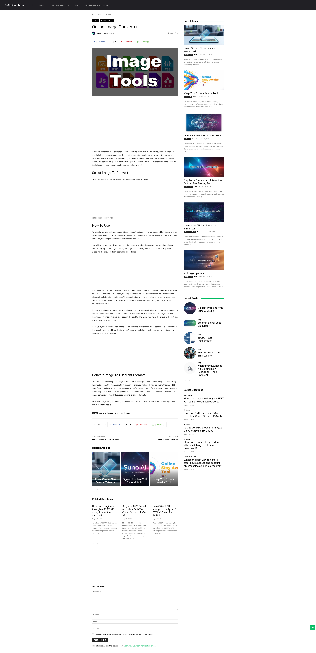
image (110, 413)
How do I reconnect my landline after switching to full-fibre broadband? (202, 445)
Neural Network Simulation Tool (202, 135)
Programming (188, 395)
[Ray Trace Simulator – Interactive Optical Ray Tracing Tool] (204, 167)
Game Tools (188, 187)
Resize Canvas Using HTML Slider (105, 439)
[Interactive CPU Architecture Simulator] (204, 212)
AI (134, 475)
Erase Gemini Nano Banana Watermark (106, 481)
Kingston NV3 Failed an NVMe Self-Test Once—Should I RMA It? (134, 511)
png (122, 413)
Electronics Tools (190, 232)
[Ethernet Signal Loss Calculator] (190, 323)
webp (128, 413)
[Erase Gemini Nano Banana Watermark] (106, 469)
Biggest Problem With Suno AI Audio (135, 481)
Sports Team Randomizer (205, 339)
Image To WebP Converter (167, 439)
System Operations (190, 456)
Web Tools (163, 475)
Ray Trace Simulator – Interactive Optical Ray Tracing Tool (203, 182)
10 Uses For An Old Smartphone (209, 354)
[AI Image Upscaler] (204, 260)
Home (94, 14)
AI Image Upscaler (194, 273)
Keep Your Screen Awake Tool (164, 481)
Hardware (187, 410)
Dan (99, 33)
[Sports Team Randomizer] (190, 338)
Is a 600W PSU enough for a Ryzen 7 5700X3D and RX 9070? (165, 511)
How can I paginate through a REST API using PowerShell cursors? (103, 511)
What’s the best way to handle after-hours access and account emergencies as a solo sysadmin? (203, 462)
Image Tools (107, 14)
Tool (99, 14)
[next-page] (97, 489)
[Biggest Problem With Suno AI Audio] (135, 469)
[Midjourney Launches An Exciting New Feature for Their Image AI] (190, 368)
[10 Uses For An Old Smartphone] (190, 353)
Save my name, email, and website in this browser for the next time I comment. (125, 634)
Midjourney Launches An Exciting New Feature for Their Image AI (210, 370)
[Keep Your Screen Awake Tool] (164, 469)
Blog (199, 319)
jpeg (116, 413)
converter (102, 413)
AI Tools (187, 139)
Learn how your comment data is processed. (142, 646)
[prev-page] (93, 489)
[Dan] (94, 33)
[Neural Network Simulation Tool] (204, 122)
